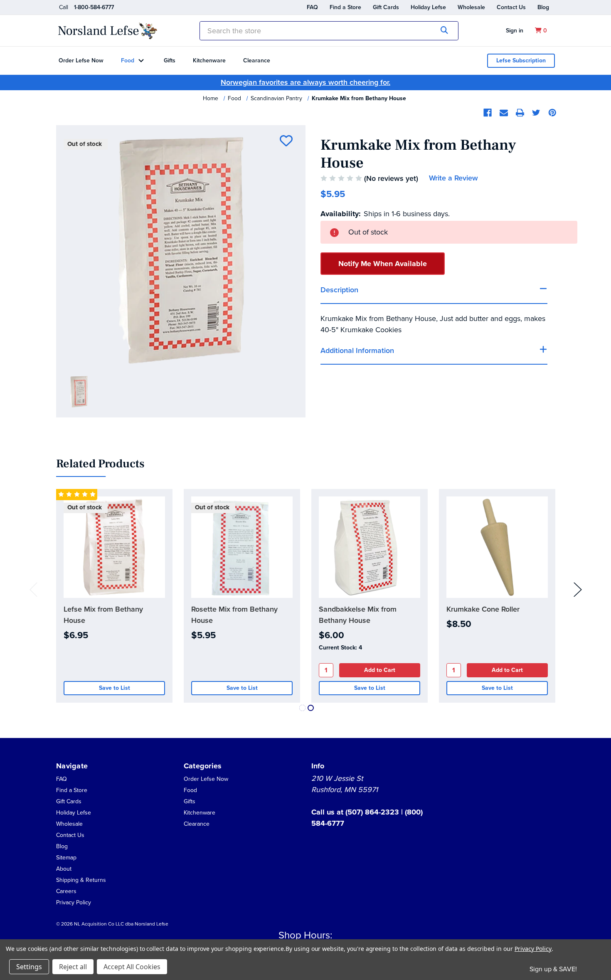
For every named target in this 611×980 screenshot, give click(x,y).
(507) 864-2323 (373, 812)
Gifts (169, 60)
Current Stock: (340, 647)
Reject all (73, 966)
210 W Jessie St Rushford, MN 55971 (344, 784)
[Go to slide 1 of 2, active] (302, 708)
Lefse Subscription (521, 60)
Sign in (514, 30)
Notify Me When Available (382, 263)
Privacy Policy (73, 902)
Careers (66, 891)
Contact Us (511, 7)
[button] (63, 868)
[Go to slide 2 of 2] (311, 708)
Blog (543, 7)
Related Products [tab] (100, 464)
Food (127, 60)
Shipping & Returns (81, 880)
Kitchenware (209, 60)
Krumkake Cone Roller (483, 609)
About (63, 868)
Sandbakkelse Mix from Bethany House (358, 615)
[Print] (520, 112)
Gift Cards (386, 7)
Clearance (256, 60)
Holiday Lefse (428, 7)
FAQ (312, 7)
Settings (29, 966)
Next (577, 589)
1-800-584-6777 (94, 7)
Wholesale (471, 7)
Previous (33, 589)
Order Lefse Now (81, 60)
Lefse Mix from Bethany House (103, 615)
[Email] (504, 112)
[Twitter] (536, 112)
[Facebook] (487, 112)
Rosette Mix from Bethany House (234, 615)
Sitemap (66, 857)
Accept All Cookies (131, 966)
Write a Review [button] (453, 178)
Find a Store (345, 7)
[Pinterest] (552, 112)
